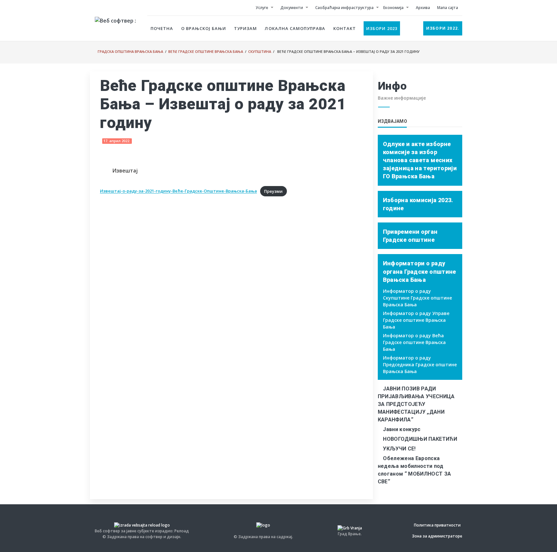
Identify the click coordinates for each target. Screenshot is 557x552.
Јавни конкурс (401, 429)
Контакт (344, 28)
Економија (393, 7)
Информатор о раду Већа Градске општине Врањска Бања (414, 342)
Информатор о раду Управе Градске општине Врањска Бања (416, 320)
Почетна (162, 28)
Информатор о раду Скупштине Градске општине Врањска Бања (417, 298)
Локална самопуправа (295, 28)
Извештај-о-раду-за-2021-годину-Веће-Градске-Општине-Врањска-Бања (178, 191)
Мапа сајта (447, 7)
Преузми (273, 191)
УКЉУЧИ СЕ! (399, 449)
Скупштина (259, 51)
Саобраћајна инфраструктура (344, 7)
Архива (423, 7)
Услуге (262, 7)
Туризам (245, 28)
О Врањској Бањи (203, 28)
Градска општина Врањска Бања (130, 51)
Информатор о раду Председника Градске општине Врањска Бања (420, 364)
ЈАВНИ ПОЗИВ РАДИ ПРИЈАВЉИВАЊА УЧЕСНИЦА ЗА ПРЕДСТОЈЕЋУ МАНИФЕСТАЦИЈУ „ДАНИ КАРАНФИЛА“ (416, 404)
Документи (291, 7)
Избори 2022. (442, 28)
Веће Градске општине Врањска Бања (205, 51)
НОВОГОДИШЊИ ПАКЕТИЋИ (420, 439)
